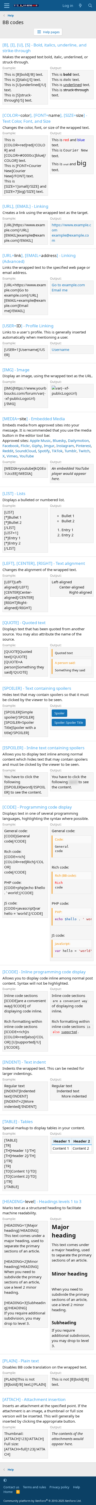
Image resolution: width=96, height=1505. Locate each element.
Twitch (84, 450)
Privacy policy (59, 1487)
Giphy (37, 445)
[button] (5, 1480)
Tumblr (70, 450)
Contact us (11, 1487)
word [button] (73, 781)
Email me (59, 289)
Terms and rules (34, 1487)
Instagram (65, 445)
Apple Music (40, 440)
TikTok (57, 450)
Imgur (49, 445)
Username (60, 349)
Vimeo (12, 455)
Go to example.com (68, 284)
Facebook (10, 445)
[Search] (90, 5)
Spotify (44, 450)
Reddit (7, 450)
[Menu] (7, 6)
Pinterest (83, 445)
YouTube (26, 455)
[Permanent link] (78, 1236)
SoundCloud (25, 450)
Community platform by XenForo (42, 1501)
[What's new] (80, 5)
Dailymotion (78, 440)
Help (76, 1487)
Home (8, 1492)
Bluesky (59, 440)
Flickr (25, 445)
